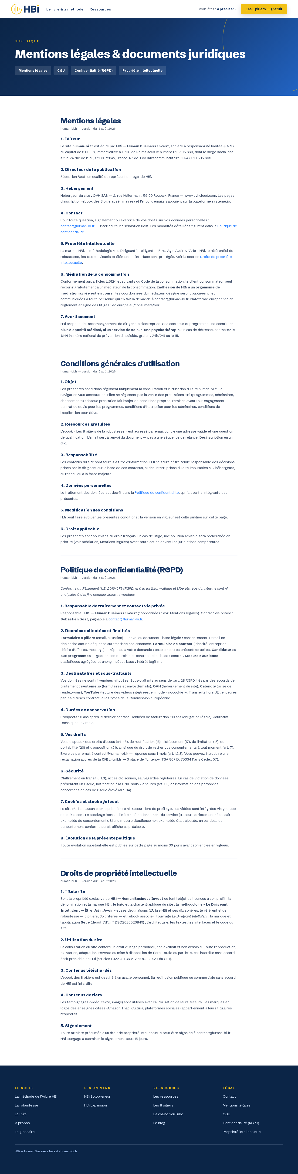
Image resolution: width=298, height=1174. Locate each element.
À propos (22, 1123)
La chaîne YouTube (168, 1114)
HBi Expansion (95, 1105)
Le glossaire (25, 1132)
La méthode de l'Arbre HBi (36, 1096)
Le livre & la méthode (65, 9)
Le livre (21, 1114)
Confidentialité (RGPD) (93, 70)
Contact (229, 1096)
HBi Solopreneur (97, 1096)
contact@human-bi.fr (78, 226)
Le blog (159, 1123)
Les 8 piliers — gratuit (264, 9)
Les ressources (165, 1096)
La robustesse (26, 1105)
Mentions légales (33, 70)
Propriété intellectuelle (142, 70)
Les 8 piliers (163, 1105)
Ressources (100, 9)
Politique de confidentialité (157, 492)
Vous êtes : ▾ (218, 9)
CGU (61, 70)
